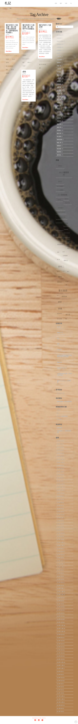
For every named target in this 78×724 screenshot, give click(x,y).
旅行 (60, 277)
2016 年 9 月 (59, 548)
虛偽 (24, 72)
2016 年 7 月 (59, 554)
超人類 (58, 327)
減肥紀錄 (59, 105)
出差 (68, 248)
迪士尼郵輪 (59, 318)
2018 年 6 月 (59, 527)
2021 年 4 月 (59, 474)
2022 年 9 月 (59, 465)
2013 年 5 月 (59, 646)
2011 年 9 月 (59, 705)
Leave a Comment (10, 37)
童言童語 (62, 290)
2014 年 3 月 (59, 616)
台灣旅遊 (65, 255)
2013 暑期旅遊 (62, 195)
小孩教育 (59, 68)
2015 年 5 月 (59, 582)
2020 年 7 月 (59, 499)
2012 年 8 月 (59, 674)
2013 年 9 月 (59, 634)
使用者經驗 (60, 244)
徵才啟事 (59, 75)
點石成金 (59, 349)
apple (59, 199)
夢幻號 (58, 259)
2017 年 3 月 (59, 533)
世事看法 (59, 44)
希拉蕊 (13, 59)
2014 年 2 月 (59, 619)
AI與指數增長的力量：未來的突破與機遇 (64, 374)
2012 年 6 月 (59, 680)
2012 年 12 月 (60, 662)
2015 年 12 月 (60, 563)
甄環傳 (7, 73)
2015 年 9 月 (59, 570)
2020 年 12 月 (60, 484)
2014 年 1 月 (59, 622)
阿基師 (23, 66)
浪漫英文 (59, 102)
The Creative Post (60, 393)
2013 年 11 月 (60, 628)
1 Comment (25, 34)
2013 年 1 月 (59, 659)
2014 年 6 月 (59, 606)
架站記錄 (59, 96)
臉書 (60, 309)
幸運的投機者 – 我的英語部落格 (64, 401)
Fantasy (59, 221)
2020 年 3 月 (59, 508)
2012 (60, 166)
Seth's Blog (59, 419)
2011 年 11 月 (60, 699)
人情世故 (59, 47)
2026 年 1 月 (59, 444)
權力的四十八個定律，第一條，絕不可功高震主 (28, 27)
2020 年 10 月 (60, 490)
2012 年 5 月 (59, 683)
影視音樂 (59, 71)
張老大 (58, 271)
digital (67, 203)
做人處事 (24, 103)
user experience (62, 235)
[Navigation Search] (71, 3)
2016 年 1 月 (59, 560)
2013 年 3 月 (59, 653)
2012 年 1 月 (59, 693)
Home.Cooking (60, 41)
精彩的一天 (60, 332)
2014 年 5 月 (59, 610)
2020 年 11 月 (60, 487)
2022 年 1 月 (59, 471)
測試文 (58, 108)
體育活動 (59, 154)
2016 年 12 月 (60, 542)
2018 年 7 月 (59, 523)
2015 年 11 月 (60, 567)
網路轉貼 (59, 130)
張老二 (61, 267)
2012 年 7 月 (59, 677)
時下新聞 (59, 90)
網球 (60, 302)
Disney (61, 208)
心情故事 (59, 78)
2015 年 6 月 (59, 579)
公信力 (68, 244)
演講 (66, 284)
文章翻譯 (59, 84)
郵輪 (66, 318)
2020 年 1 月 (59, 514)
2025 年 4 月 (59, 447)
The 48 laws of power (11, 55)
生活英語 (59, 111)
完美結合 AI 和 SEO (62, 368)
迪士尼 (68, 314)
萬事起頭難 (59, 139)
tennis (67, 231)
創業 (58, 252)
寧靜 (58, 344)
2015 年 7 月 (59, 576)
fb (66, 223)
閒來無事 (59, 148)
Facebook (59, 38)
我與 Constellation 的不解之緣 (64, 381)
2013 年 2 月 (59, 656)
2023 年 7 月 (59, 456)
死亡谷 (66, 281)
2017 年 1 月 (59, 539)
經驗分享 (59, 127)
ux (58, 240)
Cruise (66, 198)
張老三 (66, 260)
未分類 (58, 93)
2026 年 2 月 (59, 440)
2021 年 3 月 (59, 477)
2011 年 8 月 (59, 708)
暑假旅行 (59, 282)
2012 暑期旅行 (64, 173)
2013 (60, 181)
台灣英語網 (59, 59)
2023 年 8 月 (59, 453)
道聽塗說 (59, 145)
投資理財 (59, 81)
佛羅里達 (65, 240)
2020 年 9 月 (59, 493)
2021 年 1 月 (59, 480)
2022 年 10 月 (60, 462)
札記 (8, 3)
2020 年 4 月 (59, 505)
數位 (68, 271)
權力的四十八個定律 (45, 26)
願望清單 (59, 151)
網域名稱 (64, 296)
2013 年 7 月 (59, 640)
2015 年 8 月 (59, 573)
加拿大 (63, 251)
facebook (62, 217)
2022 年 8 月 (59, 468)
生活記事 (59, 114)
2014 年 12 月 (60, 588)
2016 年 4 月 (59, 557)
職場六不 (29, 62)
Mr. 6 (58, 413)
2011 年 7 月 (59, 711)
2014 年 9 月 (59, 597)
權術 (7, 69)
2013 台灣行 (60, 190)
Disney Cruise (61, 212)
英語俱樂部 (59, 313)
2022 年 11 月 (60, 459)
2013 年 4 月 (59, 649)
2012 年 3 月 (59, 689)
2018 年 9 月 (59, 520)
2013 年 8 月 (59, 637)
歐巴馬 (12, 69)
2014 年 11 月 (60, 591)
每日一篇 (59, 99)
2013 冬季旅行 (60, 186)
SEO (66, 228)
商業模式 (59, 62)
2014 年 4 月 (59, 613)
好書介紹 (59, 65)
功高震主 (24, 55)
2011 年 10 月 (60, 702)
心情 (63, 271)
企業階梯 (7, 36)
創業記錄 (59, 56)
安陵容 (7, 59)
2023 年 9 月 (59, 450)
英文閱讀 (59, 136)
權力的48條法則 (9, 66)
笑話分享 (59, 124)
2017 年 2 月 (59, 536)
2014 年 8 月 (59, 600)
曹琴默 (7, 62)
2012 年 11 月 (60, 665)
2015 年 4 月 (59, 585)
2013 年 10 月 (60, 631)
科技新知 (59, 121)
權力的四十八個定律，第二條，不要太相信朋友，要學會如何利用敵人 (12, 29)
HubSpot (59, 410)
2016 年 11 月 (60, 545)
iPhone (59, 228)
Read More (9, 51)
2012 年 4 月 (59, 686)
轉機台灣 (59, 362)
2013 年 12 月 (60, 625)
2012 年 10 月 (60, 668)
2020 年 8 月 (59, 496)
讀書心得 (11, 36)
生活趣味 (59, 118)
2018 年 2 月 (59, 530)
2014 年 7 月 (59, 603)
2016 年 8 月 (59, 551)
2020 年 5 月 (59, 502)
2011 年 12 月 (60, 696)
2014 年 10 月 (60, 594)
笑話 (57, 295)
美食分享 (59, 133)
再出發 (58, 53)
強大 (58, 338)
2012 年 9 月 (59, 671)
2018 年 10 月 (60, 517)
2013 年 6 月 (59, 643)
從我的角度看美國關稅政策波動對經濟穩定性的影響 (64, 356)
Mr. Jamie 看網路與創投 (62, 416)
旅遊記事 (59, 87)
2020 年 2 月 (59, 511)
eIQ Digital (59, 35)
